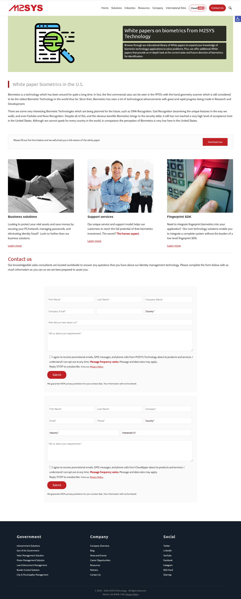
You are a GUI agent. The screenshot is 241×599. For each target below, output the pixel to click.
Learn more (15, 245)
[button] (238, 19)
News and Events (98, 555)
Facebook (168, 560)
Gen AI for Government (28, 550)
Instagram (168, 565)
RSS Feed (168, 569)
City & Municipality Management (32, 574)
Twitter (166, 545)
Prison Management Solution (30, 560)
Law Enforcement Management (32, 565)
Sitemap (167, 574)
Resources (95, 565)
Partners (94, 569)
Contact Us (95, 574)
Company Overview (99, 545)
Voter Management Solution (30, 555)
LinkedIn (167, 550)
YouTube (167, 555)
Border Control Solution (28, 569)
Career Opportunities (100, 560)
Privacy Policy (96, 366)
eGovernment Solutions (28, 545)
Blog (92, 550)
